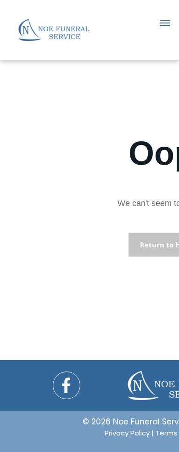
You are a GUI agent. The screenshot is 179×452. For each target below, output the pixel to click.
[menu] (165, 23)
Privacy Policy (127, 433)
